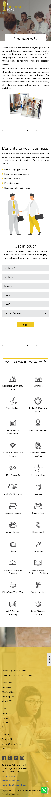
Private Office (8, 682)
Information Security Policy (14, 785)
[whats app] (44, 790)
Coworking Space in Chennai (15, 670)
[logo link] (12, 5)
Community (7, 713)
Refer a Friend (8, 739)
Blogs (4, 708)
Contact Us (7, 748)
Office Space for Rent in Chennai (17, 675)
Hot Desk (6, 687)
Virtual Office (8, 701)
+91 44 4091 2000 (11, 771)
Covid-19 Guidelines (11, 744)
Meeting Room (9, 692)
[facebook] (4, 759)
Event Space (8, 696)
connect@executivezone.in (14, 768)
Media (5, 722)
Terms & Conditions (11, 780)
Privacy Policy (8, 776)
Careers (5, 734)
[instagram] (22, 759)
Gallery (5, 727)
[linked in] (16, 759)
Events (5, 718)
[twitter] (10, 759)
